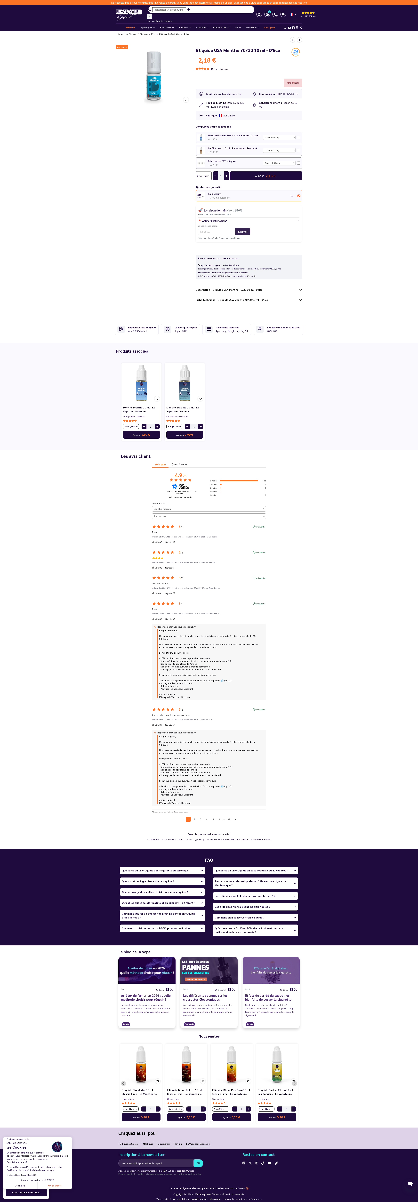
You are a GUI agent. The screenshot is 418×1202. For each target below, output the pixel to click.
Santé (126, 1024)
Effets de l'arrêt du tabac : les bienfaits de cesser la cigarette (268, 997)
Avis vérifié (260, 526)
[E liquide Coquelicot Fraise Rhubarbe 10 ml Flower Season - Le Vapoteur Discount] (186, 1065)
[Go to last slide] (123, 1083)
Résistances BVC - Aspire (222, 160)
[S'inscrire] (198, 1163)
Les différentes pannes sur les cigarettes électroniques (205, 997)
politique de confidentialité (132, 1177)
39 (229, 819)
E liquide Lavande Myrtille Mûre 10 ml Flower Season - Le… (141, 1092)
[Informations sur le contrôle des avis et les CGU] (195, 491)
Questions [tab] (178, 464)
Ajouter (141, 434)
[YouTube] (269, 1163)
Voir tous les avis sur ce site (180, 497)
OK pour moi (54, 1185)
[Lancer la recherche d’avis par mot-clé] (263, 516)
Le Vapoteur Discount (134, 416)
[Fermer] (149, 16)
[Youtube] (289, 28)
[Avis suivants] (235, 819)
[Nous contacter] (276, 1163)
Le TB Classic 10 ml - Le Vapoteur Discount (232, 148)
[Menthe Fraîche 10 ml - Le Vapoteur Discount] (141, 383)
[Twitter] (300, 28)
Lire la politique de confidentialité (21, 1175)
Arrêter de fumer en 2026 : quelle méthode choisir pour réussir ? (146, 997)
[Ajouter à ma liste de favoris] (186, 100)
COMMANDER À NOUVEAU (26, 1192)
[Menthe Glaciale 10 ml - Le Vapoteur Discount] (185, 383)
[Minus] (144, 426)
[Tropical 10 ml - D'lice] (299, 40)
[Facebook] (293, 28)
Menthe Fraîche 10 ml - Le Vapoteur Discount (234, 135)
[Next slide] (294, 1083)
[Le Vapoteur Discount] (131, 15)
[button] (267, 14)
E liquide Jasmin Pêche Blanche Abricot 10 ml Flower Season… (277, 1092)
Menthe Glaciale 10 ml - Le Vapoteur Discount (182, 409)
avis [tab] (160, 464)
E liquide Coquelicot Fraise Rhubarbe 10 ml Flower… (183, 1092)
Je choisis (20, 1185)
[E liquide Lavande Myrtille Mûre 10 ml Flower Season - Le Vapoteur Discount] (141, 1065)
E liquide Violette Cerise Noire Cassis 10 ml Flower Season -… (231, 1092)
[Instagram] (297, 28)
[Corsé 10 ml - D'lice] (292, 40)
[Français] (293, 14)
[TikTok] (285, 28)
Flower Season (129, 1098)
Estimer (242, 231)
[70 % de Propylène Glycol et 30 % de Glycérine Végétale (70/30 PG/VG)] (296, 93)
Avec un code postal (207, 225)
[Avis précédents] (182, 819)
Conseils (189, 1024)
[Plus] (157, 426)
